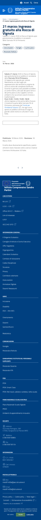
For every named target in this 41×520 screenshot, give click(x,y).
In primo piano (29, 48)
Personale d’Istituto (10, 351)
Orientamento (8, 317)
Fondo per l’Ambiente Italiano (17, 106)
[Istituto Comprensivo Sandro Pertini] (10, 10)
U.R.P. (5, 220)
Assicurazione (7, 280)
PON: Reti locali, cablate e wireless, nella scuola (20, 392)
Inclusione (6, 301)
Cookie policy (30, 514)
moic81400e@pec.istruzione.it (14, 482)
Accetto (21, 514)
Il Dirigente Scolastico (10, 237)
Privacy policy (7, 496)
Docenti (5, 323)
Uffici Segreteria (8, 246)
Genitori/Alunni (8, 327)
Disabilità (6, 307)
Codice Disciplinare (9, 263)
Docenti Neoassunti (10, 288)
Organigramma (8, 250)
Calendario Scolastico (10, 254)
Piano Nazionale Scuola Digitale (14, 405)
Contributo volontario (10, 276)
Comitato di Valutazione (11, 259)
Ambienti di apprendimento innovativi (16, 413)
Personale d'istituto (10, 52)
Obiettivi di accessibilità (11, 503)
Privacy (5, 271)
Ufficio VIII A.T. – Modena (12, 211)
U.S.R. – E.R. (7, 206)
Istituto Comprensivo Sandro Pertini (25, 10)
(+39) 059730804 (9, 438)
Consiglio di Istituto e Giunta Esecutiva (16, 242)
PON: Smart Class (9, 387)
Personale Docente (9, 366)
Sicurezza (6, 267)
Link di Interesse (9, 215)
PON (4, 383)
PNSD (5, 409)
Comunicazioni (13, 19)
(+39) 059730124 (9, 444)
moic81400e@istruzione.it (12, 489)
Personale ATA (8, 370)
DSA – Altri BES (8, 311)
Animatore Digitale (9, 284)
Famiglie (19, 48)
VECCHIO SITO (8, 224)
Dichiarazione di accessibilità (22, 500)
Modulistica (7, 333)
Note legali (31, 496)
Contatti (6, 500)
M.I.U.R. (5, 201)
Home (4, 19)
